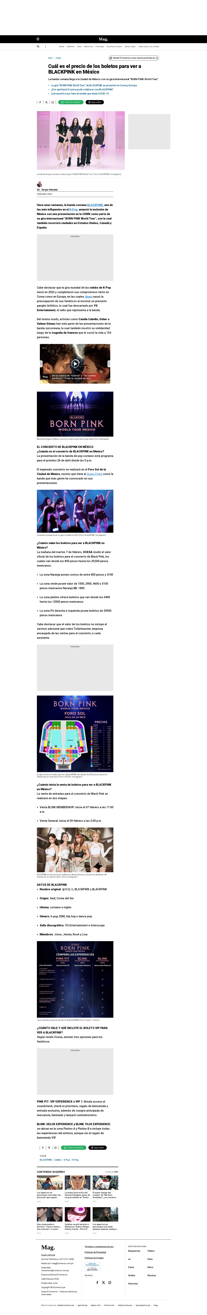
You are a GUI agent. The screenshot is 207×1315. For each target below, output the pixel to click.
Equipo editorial (48, 1255)
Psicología (100, 46)
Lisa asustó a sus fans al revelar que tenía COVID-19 (80, 93)
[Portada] (48, 1252)
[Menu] (39, 39)
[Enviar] (38, 46)
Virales (131, 1275)
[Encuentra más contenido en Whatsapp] (53, 102)
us (129, 1259)
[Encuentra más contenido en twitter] (46, 102)
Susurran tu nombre (114, 46)
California (70, 46)
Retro (150, 1267)
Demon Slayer (130, 46)
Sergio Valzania (49, 189)
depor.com (96, 1305)
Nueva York (88, 46)
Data (150, 1259)
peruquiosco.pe (143, 1305)
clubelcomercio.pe (65, 1305)
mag (155, 1305)
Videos (151, 1251)
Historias (133, 1283)
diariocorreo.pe (125, 1305)
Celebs (57, 1160)
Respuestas (134, 1251)
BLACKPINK (46, 1160)
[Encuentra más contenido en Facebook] (40, 102)
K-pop (75, 1160)
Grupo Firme (94, 474)
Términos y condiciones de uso (99, 1247)
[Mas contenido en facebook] (97, 1282)
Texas (79, 46)
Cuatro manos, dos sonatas (148, 46)
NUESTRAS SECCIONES (137, 1246)
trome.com (109, 1305)
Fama (131, 1267)
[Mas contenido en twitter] (103, 1282)
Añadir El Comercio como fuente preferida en (134, 58)
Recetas (152, 1275)
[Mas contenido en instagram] (110, 1282)
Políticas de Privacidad (95, 1252)
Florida (61, 46)
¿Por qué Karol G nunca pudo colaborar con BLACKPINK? (82, 89)
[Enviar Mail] (38, 190)
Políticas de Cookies (94, 1258)
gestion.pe (83, 1305)
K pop (67, 1160)
